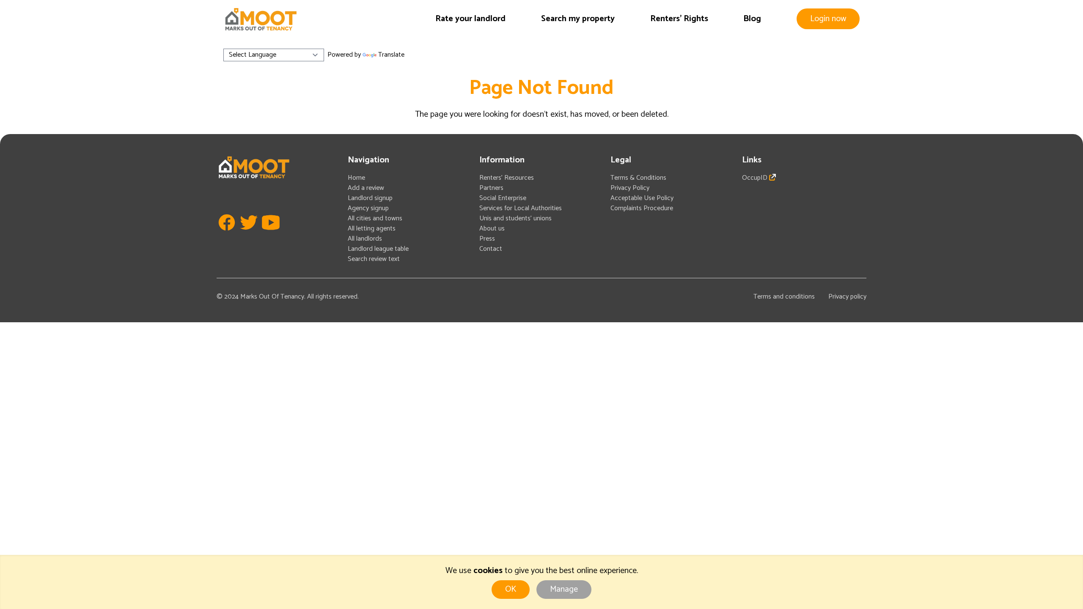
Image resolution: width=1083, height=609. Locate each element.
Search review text (374, 259)
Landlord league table (378, 249)
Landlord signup (370, 198)
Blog (752, 19)
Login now (828, 19)
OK (510, 589)
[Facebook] (227, 235)
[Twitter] (249, 235)
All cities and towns (375, 218)
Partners (491, 188)
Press (487, 238)
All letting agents (372, 228)
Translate (391, 54)
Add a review (366, 188)
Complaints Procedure (641, 208)
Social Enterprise (502, 198)
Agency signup (368, 208)
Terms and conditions (784, 296)
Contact (490, 249)
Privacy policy (847, 296)
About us (492, 228)
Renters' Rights (679, 19)
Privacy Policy (629, 188)
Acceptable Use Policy (641, 198)
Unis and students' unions (515, 218)
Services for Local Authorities (520, 208)
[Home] (260, 19)
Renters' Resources (506, 178)
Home (356, 178)
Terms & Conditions (638, 178)
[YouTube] (271, 235)
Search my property (578, 19)
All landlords (365, 238)
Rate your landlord (470, 19)
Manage (564, 589)
